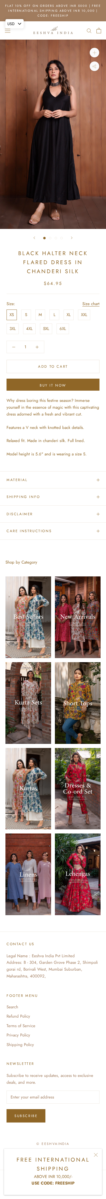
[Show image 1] (44, 238)
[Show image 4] (61, 238)
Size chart (90, 304)
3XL (13, 329)
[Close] (96, 1155)
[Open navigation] (7, 30)
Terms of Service (21, 1026)
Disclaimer (20, 514)
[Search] (89, 30)
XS (12, 315)
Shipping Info (23, 496)
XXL (84, 315)
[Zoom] (94, 52)
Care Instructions (29, 531)
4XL (29, 329)
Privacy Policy (18, 1035)
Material (17, 479)
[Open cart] (98, 30)
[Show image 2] (50, 238)
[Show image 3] (56, 238)
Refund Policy (18, 1016)
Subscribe (26, 1115)
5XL (46, 329)
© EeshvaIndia (52, 1143)
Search (12, 1007)
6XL (63, 329)
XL (69, 315)
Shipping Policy (20, 1045)
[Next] (72, 238)
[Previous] (34, 238)
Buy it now (53, 385)
